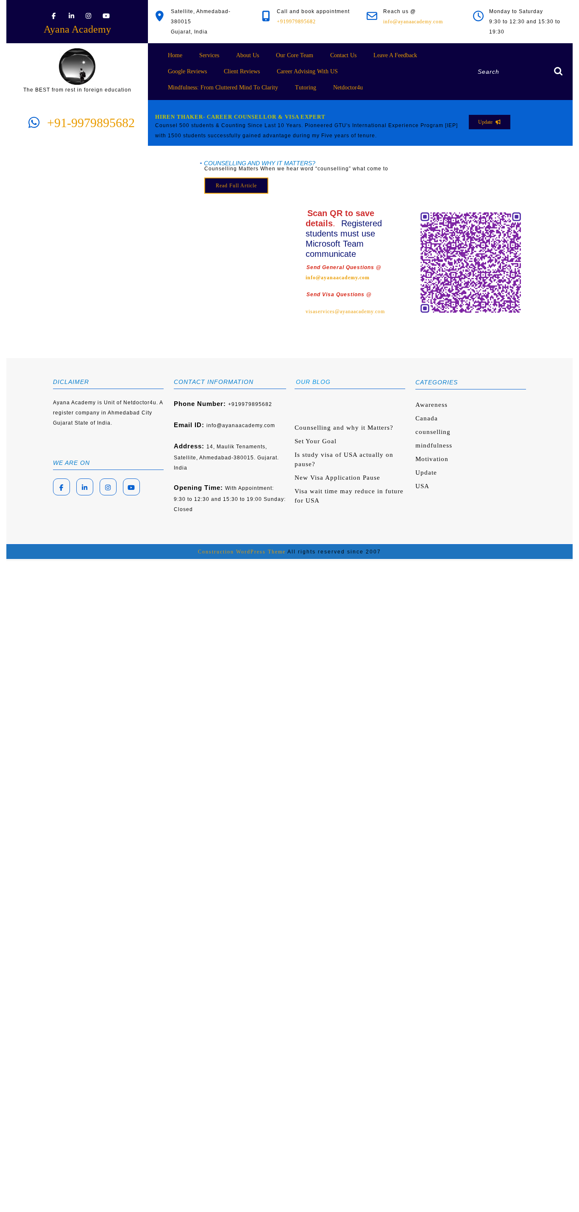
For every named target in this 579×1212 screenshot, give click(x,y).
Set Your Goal (316, 441)
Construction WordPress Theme (242, 552)
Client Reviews (242, 71)
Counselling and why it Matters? (344, 427)
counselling (433, 431)
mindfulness (433, 445)
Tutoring (305, 87)
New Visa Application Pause (337, 477)
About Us (247, 55)
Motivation (431, 459)
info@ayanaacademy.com (413, 22)
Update (426, 472)
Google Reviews (187, 71)
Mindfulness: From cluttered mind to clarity (223, 87)
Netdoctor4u (348, 87)
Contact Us (343, 55)
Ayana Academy (77, 29)
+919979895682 (296, 22)
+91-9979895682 (91, 123)
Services (209, 55)
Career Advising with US (307, 71)
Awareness (431, 404)
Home (175, 55)
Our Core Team (294, 55)
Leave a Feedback (395, 55)
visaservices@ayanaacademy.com (345, 311)
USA (422, 486)
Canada (426, 418)
